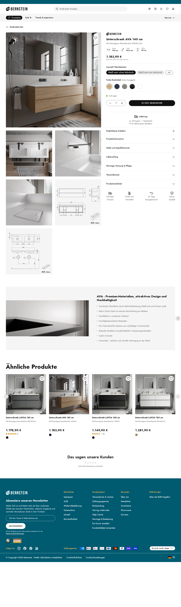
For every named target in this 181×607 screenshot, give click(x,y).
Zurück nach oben (160, 548)
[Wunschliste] (167, 9)
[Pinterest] (30, 548)
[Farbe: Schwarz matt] (132, 86)
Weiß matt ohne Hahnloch (121, 72)
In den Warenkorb (152, 103)
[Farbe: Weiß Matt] (139, 86)
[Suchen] (57, 8)
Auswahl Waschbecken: (116, 67)
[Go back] (7, 27)
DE (174, 557)
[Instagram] (18, 548)
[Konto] (161, 9)
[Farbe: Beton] (124, 86)
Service (168, 17)
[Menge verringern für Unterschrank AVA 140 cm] (110, 103)
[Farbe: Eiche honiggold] (109, 86)
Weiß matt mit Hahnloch (150, 72)
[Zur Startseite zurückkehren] (16, 9)
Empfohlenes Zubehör (116, 131)
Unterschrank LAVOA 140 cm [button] (20, 417)
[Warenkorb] (173, 9)
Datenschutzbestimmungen (15, 533)
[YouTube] (36, 548)
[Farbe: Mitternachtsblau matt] (117, 86)
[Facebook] (24, 548)
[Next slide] (178, 318)
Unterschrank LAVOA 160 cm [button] (149, 417)
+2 (169, 72)
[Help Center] (155, 9)
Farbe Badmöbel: (120, 80)
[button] (26, 403)
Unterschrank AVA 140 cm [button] (61, 417)
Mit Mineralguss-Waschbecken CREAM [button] (62, 421)
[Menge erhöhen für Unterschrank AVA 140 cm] (122, 103)
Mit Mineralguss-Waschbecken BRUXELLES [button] (21, 421)
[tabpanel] (26, 408)
